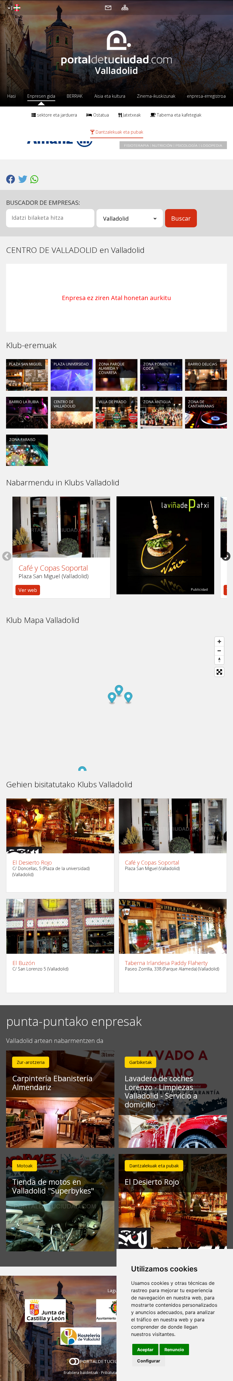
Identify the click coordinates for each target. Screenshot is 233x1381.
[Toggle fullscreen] (219, 672)
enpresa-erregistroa (206, 96)
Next (226, 556)
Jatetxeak (131, 115)
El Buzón (23, 963)
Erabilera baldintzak (81, 1372)
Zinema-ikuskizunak (156, 96)
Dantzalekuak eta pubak (118, 132)
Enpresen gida (41, 96)
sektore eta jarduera (56, 115)
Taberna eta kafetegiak (178, 115)
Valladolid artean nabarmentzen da (54, 1041)
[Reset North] (219, 659)
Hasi (11, 96)
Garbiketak (140, 1062)
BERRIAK (75, 96)
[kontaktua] (108, 7)
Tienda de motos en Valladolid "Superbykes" (53, 1186)
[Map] (116, 702)
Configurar (148, 1360)
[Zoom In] (219, 641)
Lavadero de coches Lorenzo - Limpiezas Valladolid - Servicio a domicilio (161, 1091)
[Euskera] (13, 8)
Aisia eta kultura (109, 96)
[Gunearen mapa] (125, 7)
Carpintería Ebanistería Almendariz (52, 1082)
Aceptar (145, 1349)
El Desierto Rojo (32, 862)
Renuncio (174, 1349)
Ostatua (100, 115)
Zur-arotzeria (31, 1062)
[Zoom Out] (219, 650)
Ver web (28, 590)
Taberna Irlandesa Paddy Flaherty (166, 963)
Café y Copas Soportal (53, 568)
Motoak (24, 1165)
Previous (7, 556)
